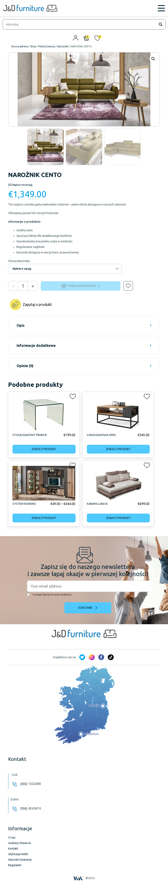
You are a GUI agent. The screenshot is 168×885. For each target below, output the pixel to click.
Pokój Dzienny (46, 46)
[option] (45, 147)
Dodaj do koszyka (82, 285)
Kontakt (13, 848)
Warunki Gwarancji (20, 859)
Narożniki (62, 46)
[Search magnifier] (161, 24)
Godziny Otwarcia (19, 843)
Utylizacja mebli (18, 854)
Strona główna (19, 46)
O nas (12, 837)
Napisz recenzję (20, 184)
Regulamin (15, 865)
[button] (125, 283)
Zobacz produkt (44, 449)
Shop (33, 46)
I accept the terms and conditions (52, 594)
